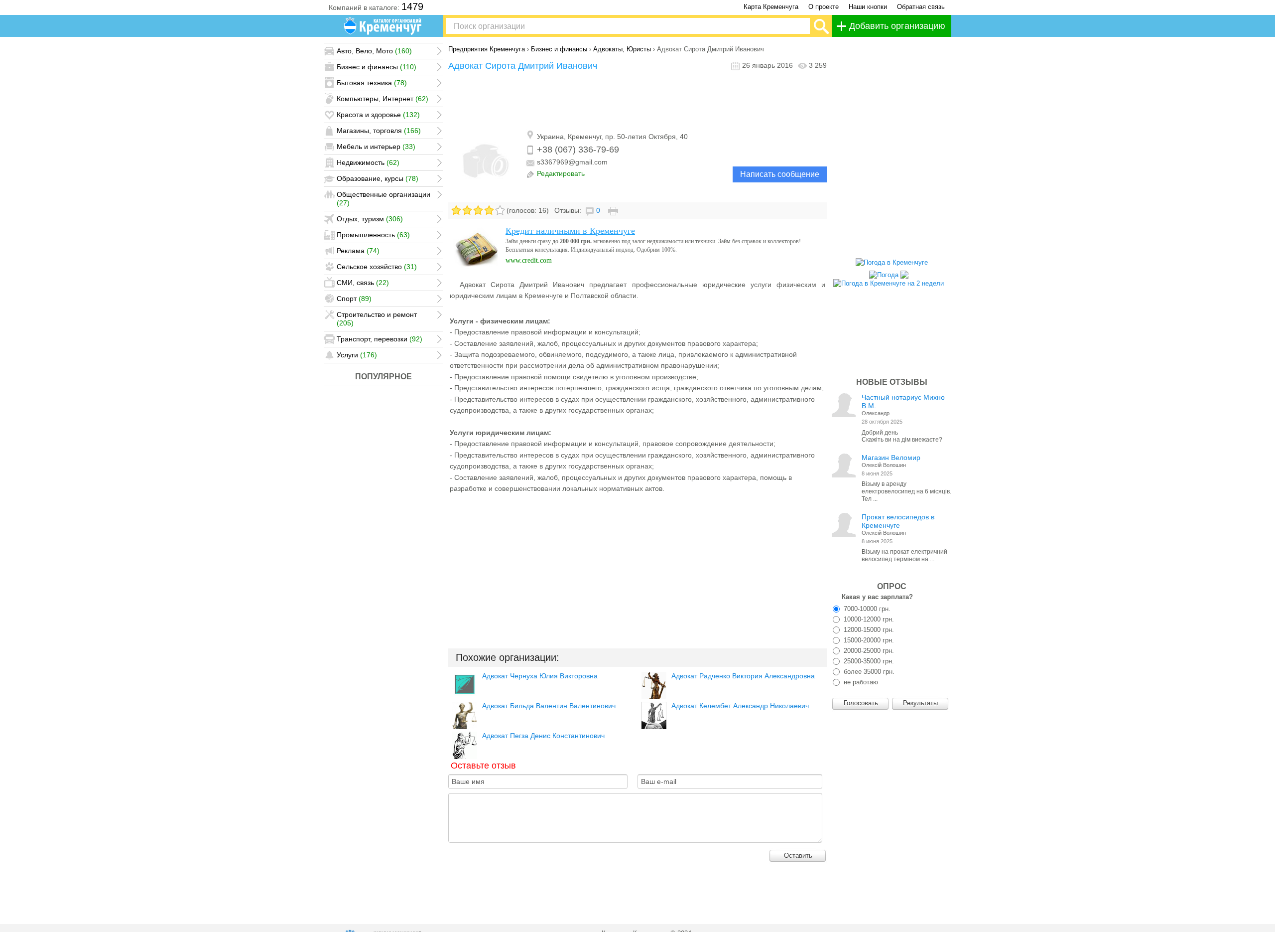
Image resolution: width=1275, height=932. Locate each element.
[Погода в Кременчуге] (892, 262)
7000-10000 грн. (866, 609)
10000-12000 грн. (868, 619)
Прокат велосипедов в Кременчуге (898, 521)
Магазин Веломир (891, 458)
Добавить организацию (897, 26)
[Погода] (888, 272)
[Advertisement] (637, 101)
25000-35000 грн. (868, 661)
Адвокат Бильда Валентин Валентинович (549, 706)
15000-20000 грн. (868, 640)
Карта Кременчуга (771, 6)
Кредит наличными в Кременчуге (570, 231)
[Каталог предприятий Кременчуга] (383, 26)
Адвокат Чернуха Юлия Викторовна (540, 676)
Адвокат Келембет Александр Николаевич (740, 706)
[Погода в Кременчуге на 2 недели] (888, 281)
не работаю (860, 682)
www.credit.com (529, 260)
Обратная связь (921, 6)
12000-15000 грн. (868, 629)
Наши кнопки (868, 6)
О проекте (823, 6)
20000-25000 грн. (868, 650)
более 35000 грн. (868, 671)
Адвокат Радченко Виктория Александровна (743, 676)
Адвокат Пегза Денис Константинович (543, 736)
